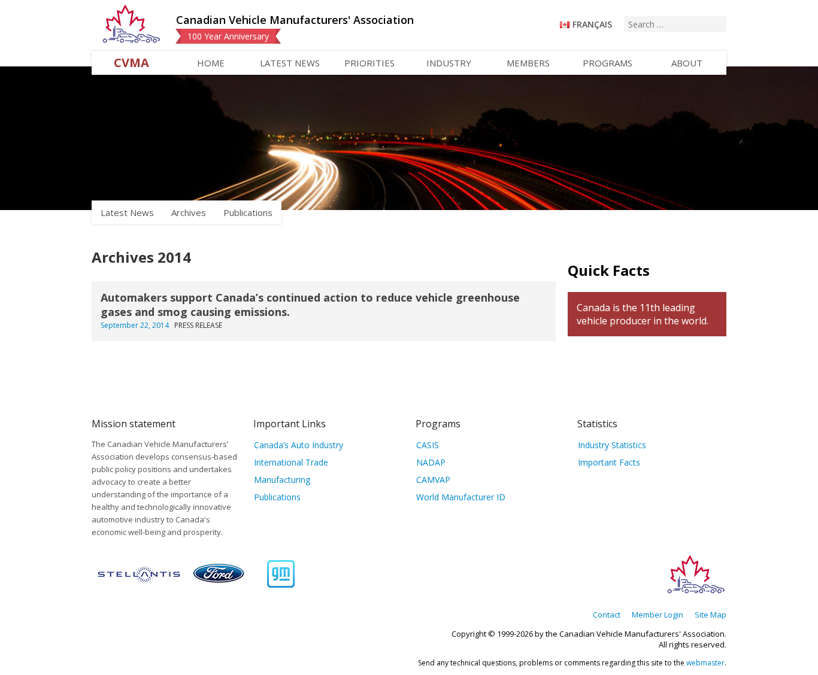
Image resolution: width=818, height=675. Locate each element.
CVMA (131, 62)
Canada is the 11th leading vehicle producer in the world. (642, 314)
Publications (247, 212)
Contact (606, 614)
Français (592, 24)
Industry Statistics (612, 445)
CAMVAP (433, 479)
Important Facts (609, 462)
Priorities (369, 63)
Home (211, 63)
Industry (448, 63)
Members (528, 63)
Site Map (710, 614)
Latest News (290, 63)
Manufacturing (282, 479)
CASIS (427, 445)
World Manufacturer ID (460, 497)
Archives (188, 212)
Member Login (657, 614)
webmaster (705, 663)
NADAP (431, 462)
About (686, 63)
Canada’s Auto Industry (298, 445)
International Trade (291, 462)
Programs (607, 63)
